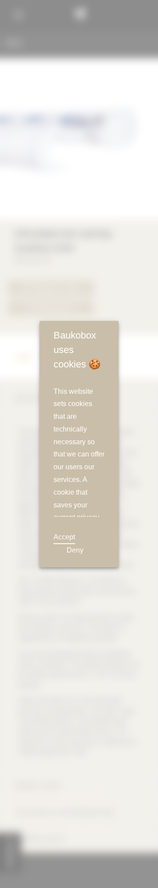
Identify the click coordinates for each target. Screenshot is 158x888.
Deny (74, 550)
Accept (64, 536)
